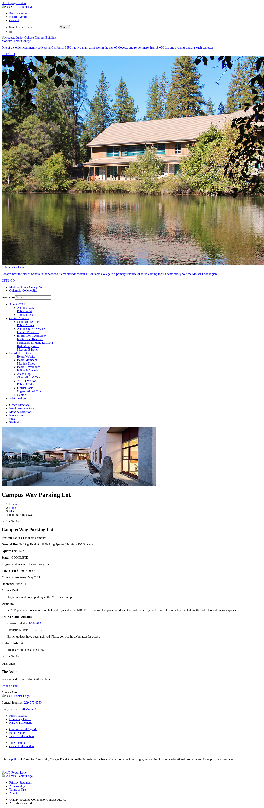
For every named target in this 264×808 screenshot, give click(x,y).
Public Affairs (25, 325)
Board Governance (28, 367)
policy (15, 759)
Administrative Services (31, 328)
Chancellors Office (28, 321)
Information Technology (32, 335)
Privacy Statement (20, 782)
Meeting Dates (26, 363)
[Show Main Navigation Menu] (10, 32)
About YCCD (17, 304)
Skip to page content (14, 3)
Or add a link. (10, 685)
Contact (14, 20)
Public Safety (25, 311)
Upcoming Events (20, 719)
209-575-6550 (33, 702)
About (13, 793)
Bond (12, 507)
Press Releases (18, 13)
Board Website (26, 356)
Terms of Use (25, 314)
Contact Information (21, 746)
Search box (16, 27)
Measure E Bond (27, 349)
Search (64, 27)
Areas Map (24, 374)
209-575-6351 (30, 709)
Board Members (27, 360)
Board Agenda (18, 16)
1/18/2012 (35, 623)
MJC (12, 511)
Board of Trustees (20, 353)
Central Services (19, 318)
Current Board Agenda (23, 729)
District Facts (25, 387)
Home (13, 504)
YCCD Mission (26, 381)
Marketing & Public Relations (35, 342)
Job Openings (18, 398)
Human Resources (28, 332)
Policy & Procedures (29, 370)
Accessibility (17, 786)
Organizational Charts (30, 391)
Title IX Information (21, 736)
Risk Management (28, 346)
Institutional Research (30, 339)
